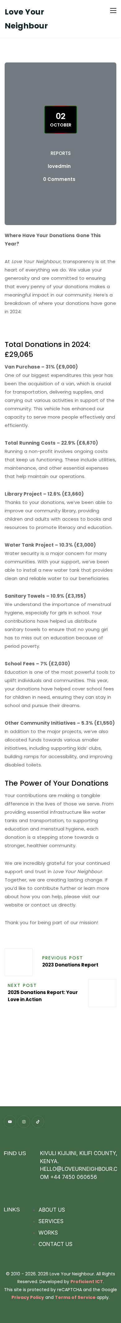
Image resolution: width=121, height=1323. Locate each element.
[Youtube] (10, 1122)
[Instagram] (24, 1122)
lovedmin (59, 166)
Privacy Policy (27, 1297)
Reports (61, 153)
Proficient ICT (86, 1281)
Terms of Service (75, 1297)
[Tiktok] (38, 1122)
